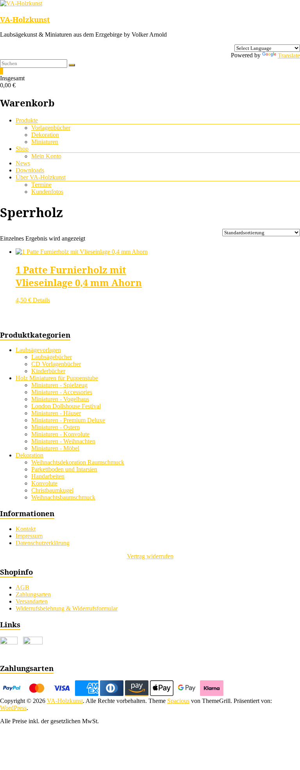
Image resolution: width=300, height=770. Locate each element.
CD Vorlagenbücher (56, 364)
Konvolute (44, 483)
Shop (22, 148)
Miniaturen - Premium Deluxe (68, 420)
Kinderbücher (48, 371)
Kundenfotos (47, 191)
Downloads (30, 170)
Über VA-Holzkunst (41, 177)
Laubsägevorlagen (38, 350)
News (23, 163)
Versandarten (32, 601)
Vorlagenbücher (50, 127)
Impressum (29, 536)
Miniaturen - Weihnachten (63, 441)
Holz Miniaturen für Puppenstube (57, 378)
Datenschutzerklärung (43, 543)
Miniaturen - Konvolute (60, 434)
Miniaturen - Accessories (61, 392)
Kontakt (26, 529)
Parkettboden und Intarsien (64, 469)
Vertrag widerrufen (150, 556)
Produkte (27, 120)
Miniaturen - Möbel (55, 448)
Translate (289, 55)
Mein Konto (46, 156)
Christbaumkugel (52, 490)
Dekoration (45, 134)
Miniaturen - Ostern (55, 427)
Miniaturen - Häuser (56, 413)
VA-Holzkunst (25, 19)
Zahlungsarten (33, 594)
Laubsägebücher (51, 357)
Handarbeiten (47, 476)
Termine (41, 184)
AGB (22, 587)
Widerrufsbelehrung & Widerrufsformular (67, 608)
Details (41, 300)
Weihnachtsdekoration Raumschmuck (77, 462)
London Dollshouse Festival (66, 406)
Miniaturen (44, 141)
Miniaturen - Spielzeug (59, 385)
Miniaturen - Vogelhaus (60, 399)
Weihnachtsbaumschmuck (63, 497)
